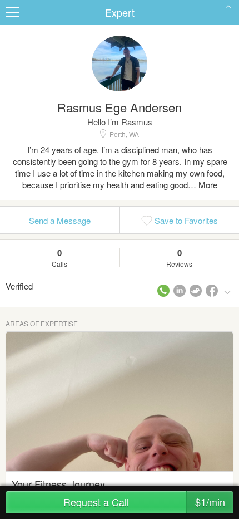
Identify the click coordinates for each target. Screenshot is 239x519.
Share (228, 12)
